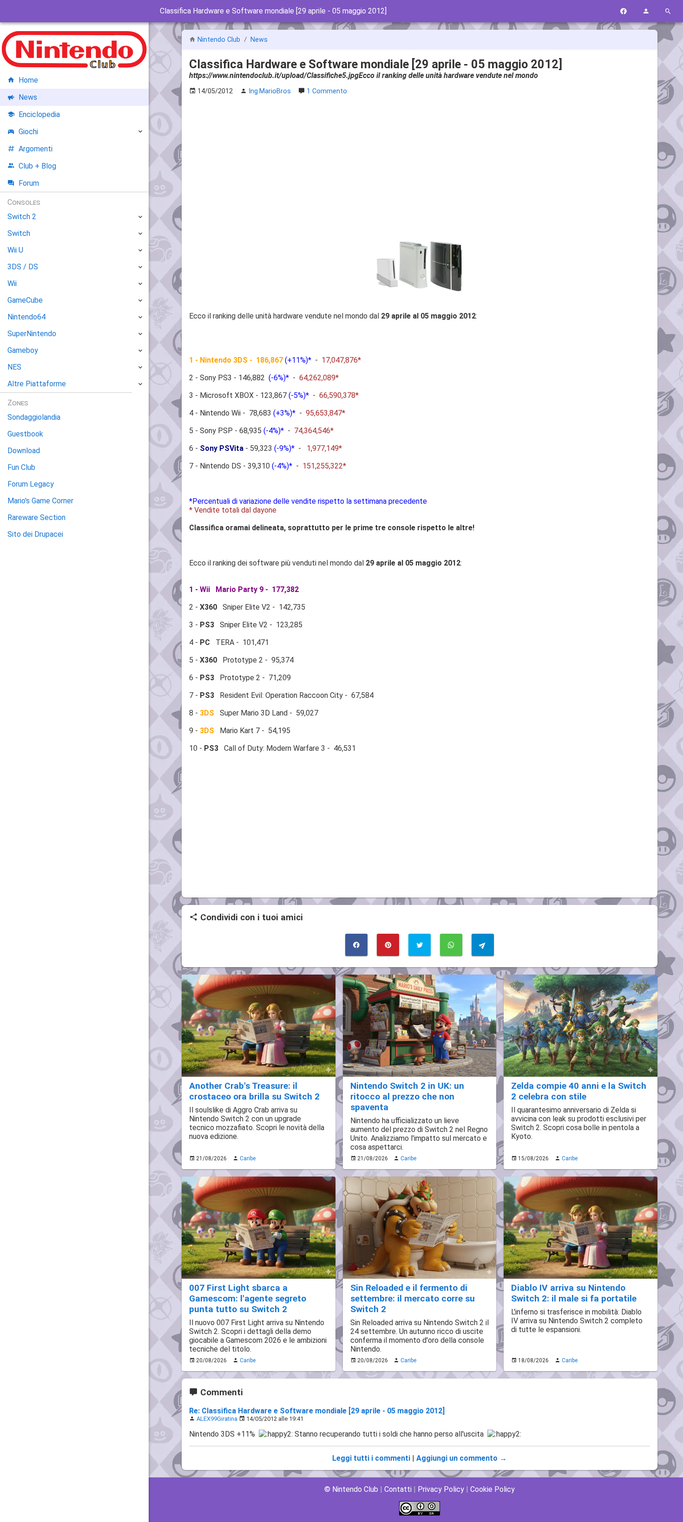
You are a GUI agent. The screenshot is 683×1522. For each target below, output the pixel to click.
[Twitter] (419, 945)
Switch (18, 233)
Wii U (15, 250)
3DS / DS (22, 266)
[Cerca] (668, 11)
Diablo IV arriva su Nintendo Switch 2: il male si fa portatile (574, 1293)
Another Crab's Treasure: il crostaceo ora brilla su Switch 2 (254, 1091)
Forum (29, 183)
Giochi (28, 131)
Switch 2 (21, 216)
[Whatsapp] (451, 945)
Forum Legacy (30, 484)
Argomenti (36, 148)
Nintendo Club (218, 40)
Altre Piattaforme (36, 383)
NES (14, 367)
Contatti (398, 1489)
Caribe (248, 1158)
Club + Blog (37, 166)
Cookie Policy (492, 1489)
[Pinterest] (388, 945)
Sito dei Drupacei (35, 534)
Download (23, 450)
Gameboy (22, 350)
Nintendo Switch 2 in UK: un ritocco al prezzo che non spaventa (407, 1096)
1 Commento (327, 91)
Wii (12, 283)
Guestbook (25, 433)
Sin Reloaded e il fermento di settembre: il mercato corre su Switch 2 (412, 1298)
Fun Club (21, 467)
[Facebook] (623, 11)
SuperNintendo (31, 333)
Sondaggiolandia (33, 417)
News (259, 40)
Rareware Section (36, 517)
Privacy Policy (441, 1489)
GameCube (25, 300)
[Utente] (646, 11)
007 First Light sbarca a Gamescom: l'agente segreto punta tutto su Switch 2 (247, 1298)
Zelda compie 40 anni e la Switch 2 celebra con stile (578, 1091)
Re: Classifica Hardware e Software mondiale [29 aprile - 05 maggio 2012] (317, 1410)
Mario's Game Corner (40, 500)
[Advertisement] (419, 168)
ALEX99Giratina (217, 1418)
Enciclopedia (39, 114)
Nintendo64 (26, 316)
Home (28, 80)
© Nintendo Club (351, 1489)
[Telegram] (483, 945)
